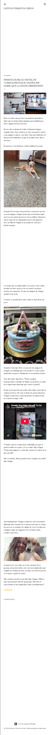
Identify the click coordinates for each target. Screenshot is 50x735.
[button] (8, 590)
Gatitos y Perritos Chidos (18, 8)
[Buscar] (44, 3)
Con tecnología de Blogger (27, 724)
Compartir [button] (7, 75)
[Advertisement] (25, 43)
